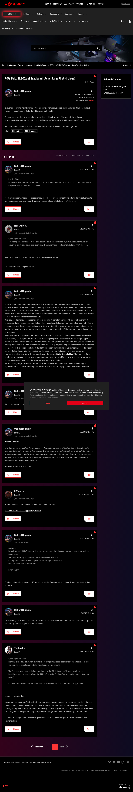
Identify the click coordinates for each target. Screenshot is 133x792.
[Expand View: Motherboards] (45, 21)
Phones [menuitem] (24, 21)
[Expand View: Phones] (28, 21)
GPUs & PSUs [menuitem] (54, 21)
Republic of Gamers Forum (12, 65)
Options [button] (126, 65)
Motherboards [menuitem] (38, 21)
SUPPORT (101, 4)
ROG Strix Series (40, 65)
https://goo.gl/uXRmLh (66, 354)
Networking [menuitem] (6, 28)
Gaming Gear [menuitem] (83, 21)
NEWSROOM (27, 762)
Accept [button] (85, 403)
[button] (8, 141)
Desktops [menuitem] (68, 14)
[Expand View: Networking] (12, 28)
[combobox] (66, 48)
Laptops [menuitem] (81, 14)
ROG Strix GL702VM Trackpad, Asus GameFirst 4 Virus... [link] (70, 65)
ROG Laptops (16, 131)
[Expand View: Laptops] (86, 14)
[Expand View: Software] (45, 14)
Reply (89, 142)
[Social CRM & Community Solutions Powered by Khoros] (124, 787)
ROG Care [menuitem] (27, 14)
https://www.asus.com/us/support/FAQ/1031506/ (23, 511)
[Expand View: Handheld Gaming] (16, 21)
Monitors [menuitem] (69, 21)
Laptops (29, 65)
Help (122, 21)
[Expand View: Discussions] (61, 14)
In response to (25, 174)
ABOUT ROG (9, 762)
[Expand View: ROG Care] (32, 14)
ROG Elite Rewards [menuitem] (23, 28)
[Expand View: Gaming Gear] (90, 21)
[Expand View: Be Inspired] (19, 14)
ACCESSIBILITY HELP (42, 762)
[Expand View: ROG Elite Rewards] (32, 28)
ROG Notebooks (30, 131)
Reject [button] (48, 403)
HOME (17, 762)
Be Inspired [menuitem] (12, 14)
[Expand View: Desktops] (74, 14)
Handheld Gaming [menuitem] (8, 21)
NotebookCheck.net (12, 442)
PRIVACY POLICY (84, 770)
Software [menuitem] (40, 14)
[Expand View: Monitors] (74, 21)
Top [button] (6, 786)
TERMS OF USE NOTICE (69, 770)
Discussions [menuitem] (54, 14)
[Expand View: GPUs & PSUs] (61, 21)
